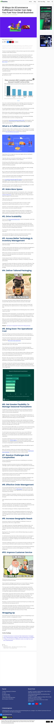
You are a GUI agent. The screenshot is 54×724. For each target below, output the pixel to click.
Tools (48, 1)
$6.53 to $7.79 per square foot (14, 340)
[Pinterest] (13, 42)
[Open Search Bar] (52, 1)
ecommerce (5, 645)
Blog (35, 1)
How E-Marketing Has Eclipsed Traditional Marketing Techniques (18, 637)
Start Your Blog (41, 1)
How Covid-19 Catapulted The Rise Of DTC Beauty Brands (18, 325)
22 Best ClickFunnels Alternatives (8, 697)
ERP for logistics (13, 440)
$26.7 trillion (4, 61)
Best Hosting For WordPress (7, 699)
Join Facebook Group (7, 714)
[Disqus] (18, 668)
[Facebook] (8, 42)
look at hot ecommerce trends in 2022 (17, 120)
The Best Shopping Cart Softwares (9, 691)
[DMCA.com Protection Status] (7, 718)
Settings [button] (48, 721)
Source (18, 100)
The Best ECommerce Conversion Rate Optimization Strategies (18, 636)
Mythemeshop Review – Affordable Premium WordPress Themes (14, 646)
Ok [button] (51, 721)
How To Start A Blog (6, 696)
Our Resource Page (6, 694)
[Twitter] (10, 42)
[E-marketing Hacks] (4, 1)
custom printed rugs (6, 194)
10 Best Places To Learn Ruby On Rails (10, 647)
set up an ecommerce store (14, 219)
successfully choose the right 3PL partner (13, 179)
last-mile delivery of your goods (12, 131)
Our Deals (4, 693)
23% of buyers (19, 488)
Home (30, 1)
